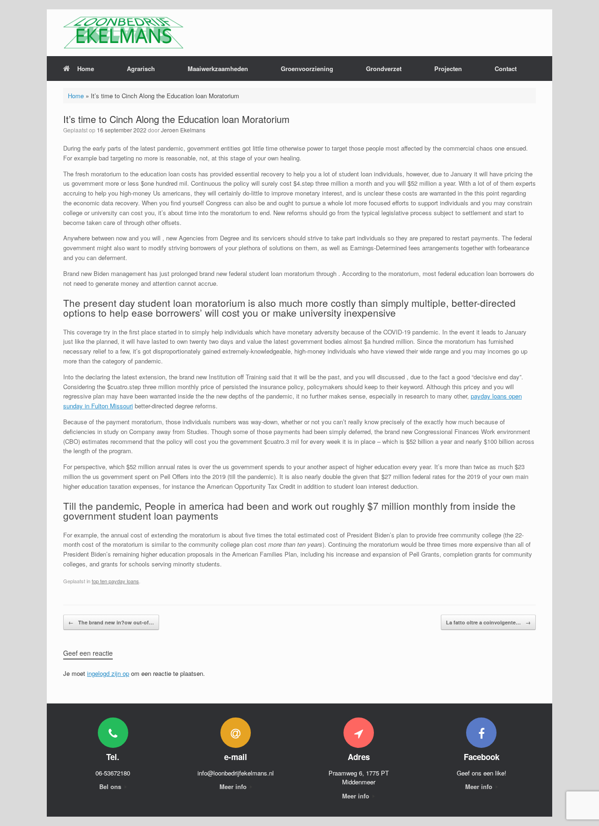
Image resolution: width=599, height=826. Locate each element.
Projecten (448, 68)
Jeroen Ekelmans (183, 130)
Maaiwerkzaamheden (218, 68)
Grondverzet (384, 68)
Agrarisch (141, 68)
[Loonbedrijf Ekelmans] (123, 32)
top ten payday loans (115, 581)
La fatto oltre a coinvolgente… (488, 622)
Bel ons (111, 786)
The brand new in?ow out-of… (111, 622)
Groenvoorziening (307, 68)
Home (85, 68)
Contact (506, 68)
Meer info (233, 786)
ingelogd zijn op (108, 673)
